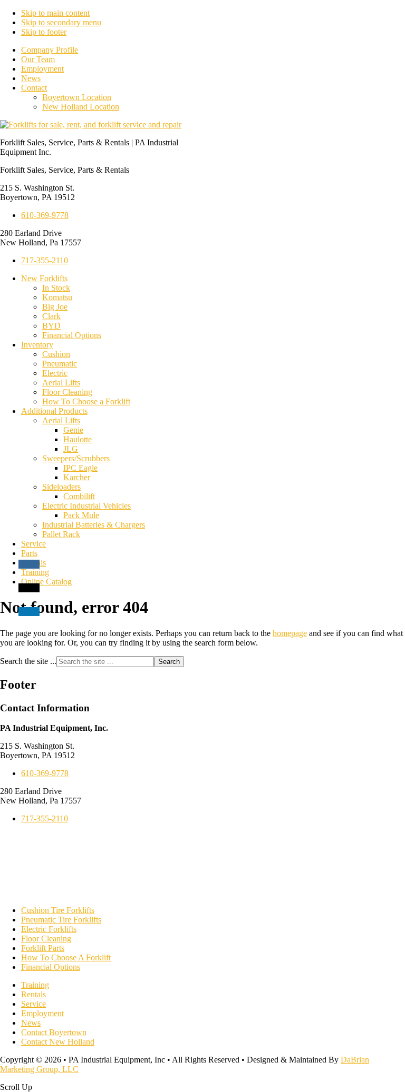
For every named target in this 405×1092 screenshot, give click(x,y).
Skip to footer (43, 31)
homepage (290, 633)
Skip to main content (55, 12)
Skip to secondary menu (61, 22)
